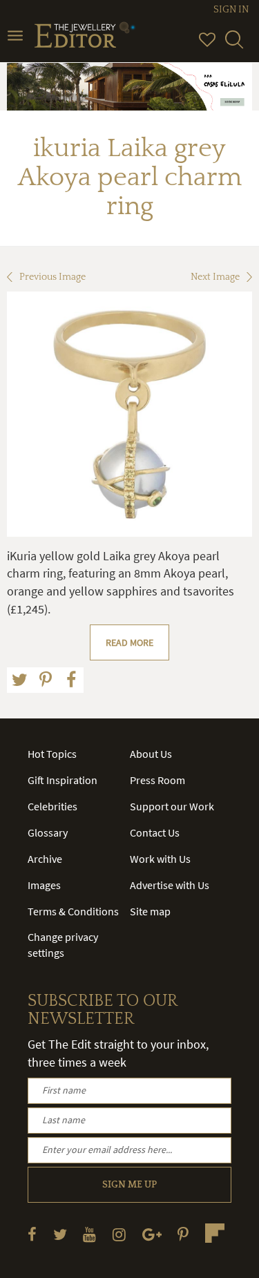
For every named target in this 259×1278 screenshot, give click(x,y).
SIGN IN (231, 9)
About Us (151, 754)
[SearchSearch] (234, 45)
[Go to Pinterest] (183, 1234)
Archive (45, 859)
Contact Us (155, 832)
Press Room (157, 780)
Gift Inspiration (62, 780)
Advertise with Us (169, 885)
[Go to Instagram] (119, 1234)
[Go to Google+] (152, 1234)
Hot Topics (52, 754)
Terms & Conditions (73, 911)
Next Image (215, 277)
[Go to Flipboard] (214, 1233)
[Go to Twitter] (60, 1234)
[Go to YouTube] (89, 1234)
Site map (150, 911)
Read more (129, 642)
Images (44, 885)
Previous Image (52, 277)
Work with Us (160, 859)
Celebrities (52, 806)
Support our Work (172, 806)
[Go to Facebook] (32, 1234)
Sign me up (129, 1184)
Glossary (48, 832)
